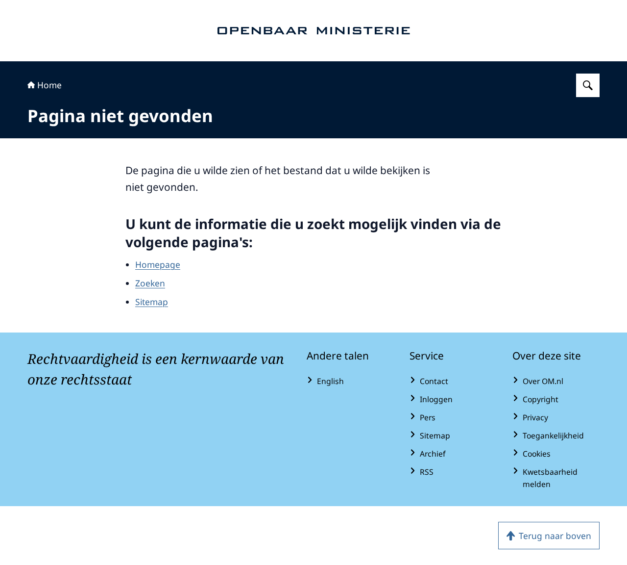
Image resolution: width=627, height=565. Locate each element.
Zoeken (150, 283)
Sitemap (151, 302)
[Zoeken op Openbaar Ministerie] (588, 85)
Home (49, 85)
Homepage (157, 264)
